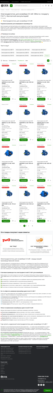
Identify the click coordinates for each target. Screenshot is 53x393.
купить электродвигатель (27, 39)
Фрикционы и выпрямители (25, 349)
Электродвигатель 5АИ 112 (37, 55)
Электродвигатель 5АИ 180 (22, 55)
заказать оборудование (35, 40)
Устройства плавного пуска (25, 353)
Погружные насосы (40, 348)
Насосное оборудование (42, 346)
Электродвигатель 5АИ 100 (7, 55)
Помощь (2, 368)
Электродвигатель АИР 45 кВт (39, 49)
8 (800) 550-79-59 (25, 1)
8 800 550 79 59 (43, 376)
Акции (2, 370)
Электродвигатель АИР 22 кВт (23, 49)
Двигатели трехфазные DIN (7, 349)
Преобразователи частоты (25, 351)
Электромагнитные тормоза (25, 348)
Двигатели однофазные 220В (7, 351)
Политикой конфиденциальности (27, 390)
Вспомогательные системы (25, 346)
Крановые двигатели (5, 357)
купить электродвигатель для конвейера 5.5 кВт (12, 333)
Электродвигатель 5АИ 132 (37, 52)
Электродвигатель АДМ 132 (7, 52)
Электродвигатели (5, 346)
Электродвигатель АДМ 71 (7, 49)
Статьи (2, 366)
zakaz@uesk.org (44, 336)
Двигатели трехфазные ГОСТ (7, 348)
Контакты (3, 373)
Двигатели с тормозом (6, 355)
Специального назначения (6, 358)
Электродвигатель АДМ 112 (22, 52)
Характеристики (4, 363)
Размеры (3, 365)
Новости (3, 371)
